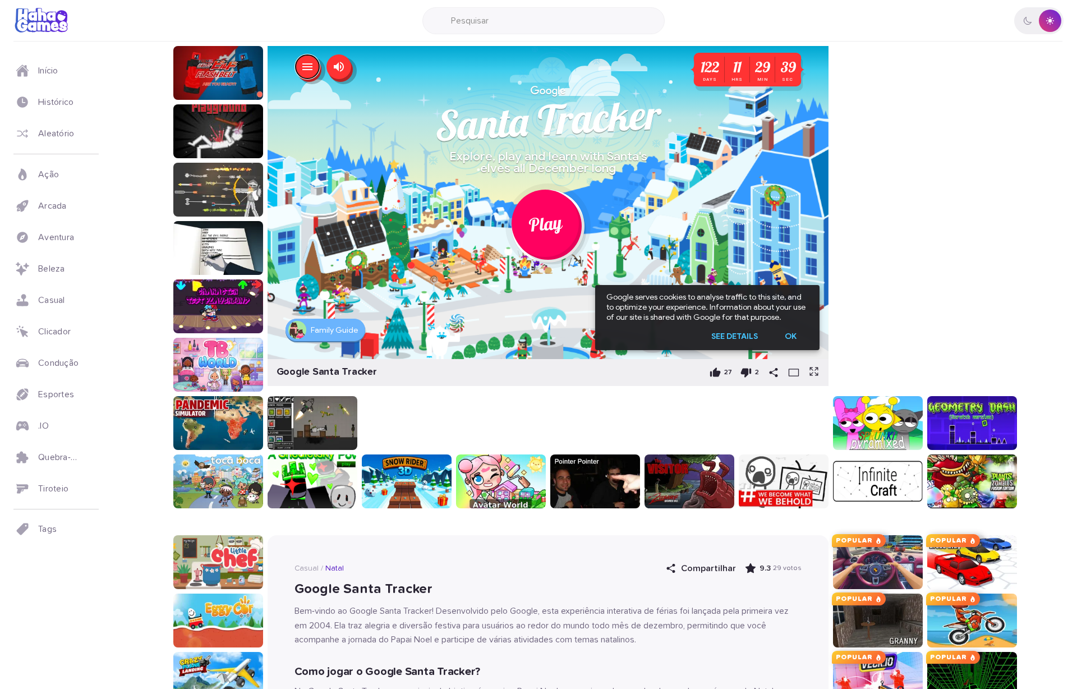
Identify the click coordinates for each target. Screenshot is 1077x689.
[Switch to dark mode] (1039, 20)
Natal (334, 568)
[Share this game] (773, 372)
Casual (306, 568)
